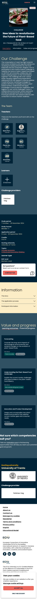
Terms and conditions (12, 522)
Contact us (7, 513)
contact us (10, 273)
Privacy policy (8, 525)
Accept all (18, 588)
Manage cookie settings (13, 583)
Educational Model (11, 530)
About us (6, 510)
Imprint (6, 527)
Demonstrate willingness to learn (14, 387)
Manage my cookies (11, 516)
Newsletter (7, 519)
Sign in (27, 2)
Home (5, 507)
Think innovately (9, 354)
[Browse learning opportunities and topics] (34, 2)
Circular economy (8, 250)
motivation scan (12, 443)
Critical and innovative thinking (12, 252)
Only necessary (18, 594)
